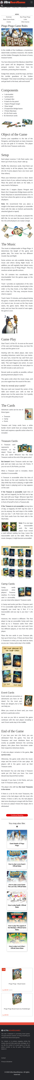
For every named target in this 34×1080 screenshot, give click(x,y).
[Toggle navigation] (31, 2)
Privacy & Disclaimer (6, 1061)
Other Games (25, 22)
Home (3, 7)
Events (9, 22)
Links (25, 19)
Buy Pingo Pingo (25, 17)
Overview (9, 17)
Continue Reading (17, 815)
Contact (3, 1058)
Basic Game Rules (8, 19)
